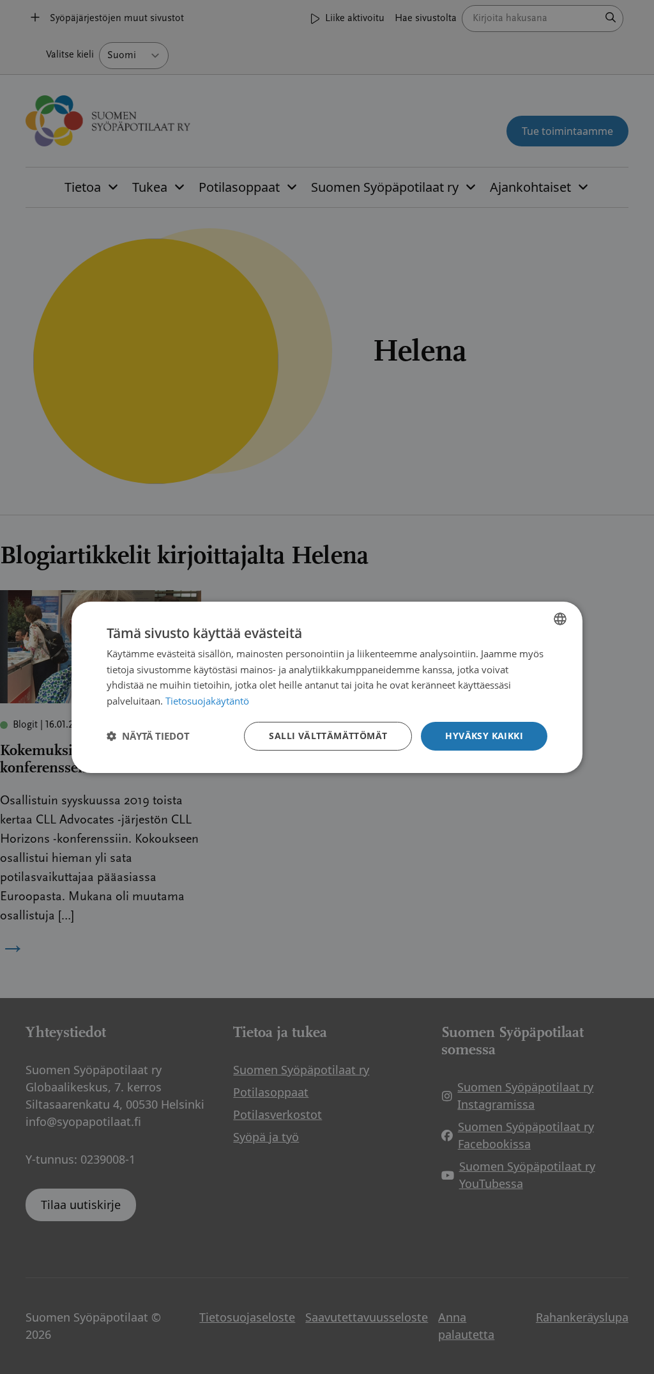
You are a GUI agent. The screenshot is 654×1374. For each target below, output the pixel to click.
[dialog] (327, 686)
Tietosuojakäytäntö (207, 700)
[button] (148, 736)
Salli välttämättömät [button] (328, 736)
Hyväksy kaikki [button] (484, 736)
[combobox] (560, 618)
